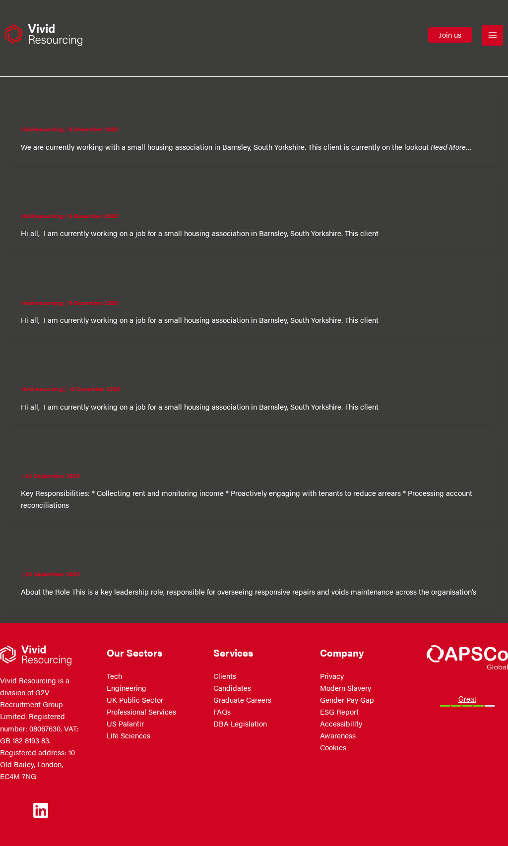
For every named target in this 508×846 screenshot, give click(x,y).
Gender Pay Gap (347, 700)
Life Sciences (128, 735)
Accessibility (341, 723)
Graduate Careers (242, 700)
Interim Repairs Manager (69, 552)
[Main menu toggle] (492, 35)
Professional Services (141, 712)
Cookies (333, 747)
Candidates (232, 688)
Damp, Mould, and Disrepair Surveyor (95, 107)
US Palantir (125, 723)
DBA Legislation (240, 723)
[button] (450, 35)
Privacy (332, 676)
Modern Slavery (345, 688)
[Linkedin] (40, 810)
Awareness (338, 735)
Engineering (126, 688)
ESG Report (339, 712)
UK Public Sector (135, 700)
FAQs (222, 712)
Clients (224, 676)
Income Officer (49, 454)
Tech (114, 676)
